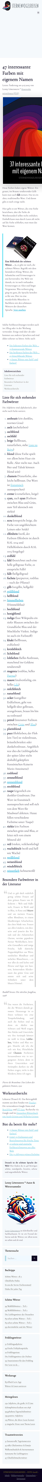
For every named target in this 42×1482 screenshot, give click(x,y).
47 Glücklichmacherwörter (16, 1457)
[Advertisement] (21, 37)
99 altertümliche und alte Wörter (18, 1327)
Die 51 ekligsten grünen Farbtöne (24, 1154)
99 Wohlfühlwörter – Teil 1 (16, 1306)
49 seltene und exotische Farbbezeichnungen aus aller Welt (22, 1147)
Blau (33, 724)
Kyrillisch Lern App (13, 1382)
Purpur (11, 675)
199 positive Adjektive (14, 1415)
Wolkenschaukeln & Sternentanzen (19, 1449)
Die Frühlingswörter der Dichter (18, 1356)
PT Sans (21, 1109)
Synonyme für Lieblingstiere (16, 1453)
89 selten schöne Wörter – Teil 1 (18, 1318)
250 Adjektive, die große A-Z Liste (19, 1403)
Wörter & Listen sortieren (15, 1386)
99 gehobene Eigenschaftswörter (18, 1411)
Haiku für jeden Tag (13, 1289)
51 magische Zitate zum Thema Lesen (20, 1424)
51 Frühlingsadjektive (13, 1344)
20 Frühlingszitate (12, 1352)
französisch (17, 485)
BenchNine (7, 1109)
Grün (21, 724)
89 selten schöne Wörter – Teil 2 (18, 1322)
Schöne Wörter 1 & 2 (13, 1276)
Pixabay (32, 1102)
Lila (16, 684)
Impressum (21, 1478)
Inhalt (7, 1475)
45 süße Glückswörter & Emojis (18, 1445)
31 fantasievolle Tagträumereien (18, 1441)
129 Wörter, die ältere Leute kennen (19, 1420)
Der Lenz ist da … (12, 1365)
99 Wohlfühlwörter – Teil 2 (16, 1310)
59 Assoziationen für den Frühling (19, 1360)
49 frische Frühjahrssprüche (16, 1348)
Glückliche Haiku (12, 1280)
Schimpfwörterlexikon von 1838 (18, 1407)
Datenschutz (31, 1475)
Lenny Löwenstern (12, 1230)
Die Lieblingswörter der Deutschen (19, 1314)
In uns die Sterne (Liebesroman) (18, 1285)
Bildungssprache (17, 1475)
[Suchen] (34, 1258)
